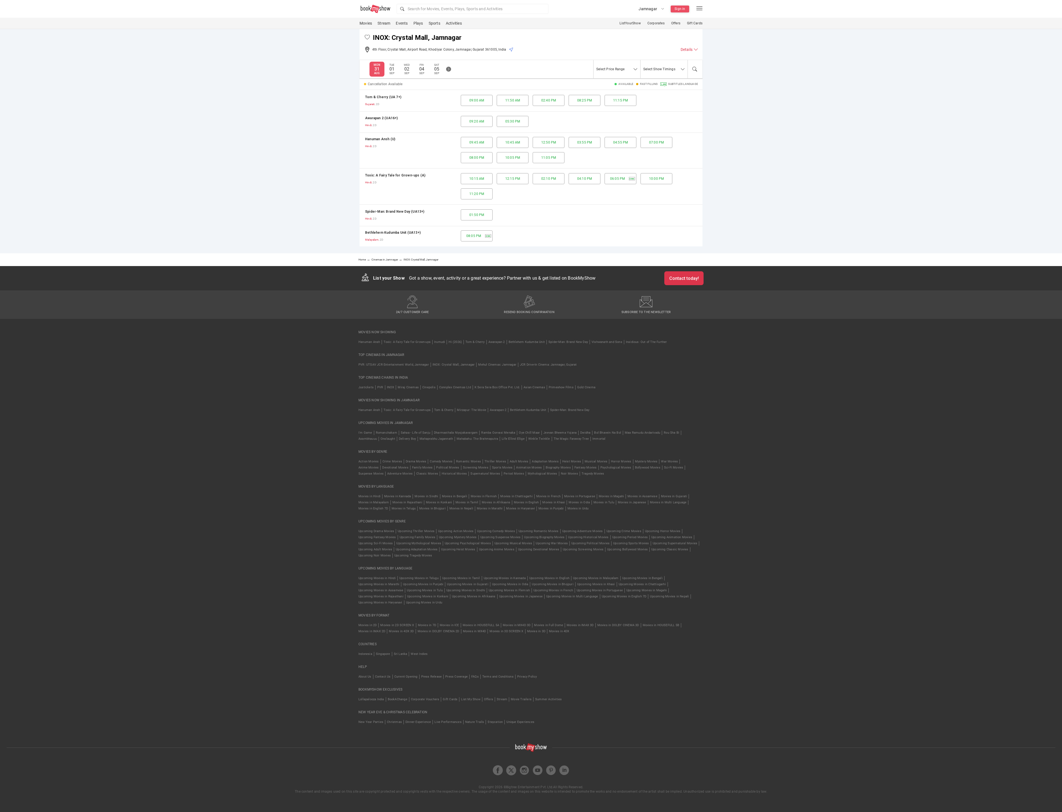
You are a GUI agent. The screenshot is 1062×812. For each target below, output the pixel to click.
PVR (380, 387)
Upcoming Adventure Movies (582, 531)
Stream (384, 23)
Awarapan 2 (496, 342)
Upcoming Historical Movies (588, 537)
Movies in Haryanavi (520, 508)
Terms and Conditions (498, 676)
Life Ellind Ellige (513, 439)
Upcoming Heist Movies (458, 549)
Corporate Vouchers (425, 699)
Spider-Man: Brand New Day (568, 342)
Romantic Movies (468, 461)
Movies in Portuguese (579, 496)
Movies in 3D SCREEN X (506, 631)
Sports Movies (502, 467)
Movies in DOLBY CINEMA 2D (438, 631)
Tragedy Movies (593, 473)
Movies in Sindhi (426, 496)
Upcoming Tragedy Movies (413, 555)
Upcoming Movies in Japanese (521, 596)
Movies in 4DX (559, 631)
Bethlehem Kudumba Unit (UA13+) (393, 233)
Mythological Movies (542, 473)
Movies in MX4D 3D (516, 625)
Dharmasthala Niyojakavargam (456, 432)
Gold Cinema (586, 387)
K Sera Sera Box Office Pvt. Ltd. (497, 387)
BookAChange (397, 699)
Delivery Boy (407, 439)
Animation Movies (529, 467)
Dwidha (585, 432)
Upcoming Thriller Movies (416, 531)
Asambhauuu (367, 439)
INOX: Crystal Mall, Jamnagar (454, 364)
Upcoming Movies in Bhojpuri (552, 584)
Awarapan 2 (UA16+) (381, 118)
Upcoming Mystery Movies (458, 537)
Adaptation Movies (545, 461)
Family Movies (422, 467)
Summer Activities (548, 699)
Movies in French (548, 496)
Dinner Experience (418, 722)
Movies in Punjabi (551, 508)
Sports (434, 23)
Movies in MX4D (474, 631)
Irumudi (439, 342)
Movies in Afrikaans (496, 502)
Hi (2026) (455, 342)
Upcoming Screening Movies (583, 549)
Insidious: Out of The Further (646, 342)
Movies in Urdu (578, 508)
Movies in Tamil (466, 502)
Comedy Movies (441, 461)
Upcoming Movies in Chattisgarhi (642, 584)
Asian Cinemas (534, 387)
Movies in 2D (367, 625)
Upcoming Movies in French (553, 590)
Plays (418, 23)
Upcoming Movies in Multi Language (572, 596)
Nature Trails (474, 722)
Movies (366, 23)
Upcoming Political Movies (590, 543)
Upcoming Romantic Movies (539, 531)
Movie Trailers (521, 699)
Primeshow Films (561, 387)
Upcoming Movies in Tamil (461, 578)
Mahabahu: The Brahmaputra (477, 439)
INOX (390, 387)
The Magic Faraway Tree (571, 439)
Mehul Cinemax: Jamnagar (497, 364)
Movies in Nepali (461, 508)
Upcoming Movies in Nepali (669, 596)
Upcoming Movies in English (549, 578)
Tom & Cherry (475, 342)
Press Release (431, 676)
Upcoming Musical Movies (513, 543)
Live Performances (447, 722)
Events (402, 23)
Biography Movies (558, 467)
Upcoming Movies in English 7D (624, 596)
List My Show (470, 699)
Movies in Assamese (642, 496)
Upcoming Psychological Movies (468, 543)
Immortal (599, 439)
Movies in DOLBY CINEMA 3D (618, 625)
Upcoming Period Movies (630, 537)
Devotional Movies (395, 467)
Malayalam (372, 239)
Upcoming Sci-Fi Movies (375, 543)
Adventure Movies (400, 473)
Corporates (656, 23)
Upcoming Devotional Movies (538, 549)
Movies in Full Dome (548, 625)
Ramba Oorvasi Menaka (498, 432)
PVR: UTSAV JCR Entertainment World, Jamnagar (393, 364)
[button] (472, 9)
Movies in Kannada (397, 496)
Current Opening (406, 676)
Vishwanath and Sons (607, 342)
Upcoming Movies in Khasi (596, 584)
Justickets (366, 387)
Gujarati (370, 104)
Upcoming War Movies (552, 543)
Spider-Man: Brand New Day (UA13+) (395, 212)
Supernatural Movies (485, 473)
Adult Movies (519, 461)
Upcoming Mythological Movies (418, 543)
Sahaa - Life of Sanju (415, 432)
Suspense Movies (371, 473)
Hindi (368, 125)
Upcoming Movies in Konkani (427, 596)
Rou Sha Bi (671, 432)
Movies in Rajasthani (407, 502)
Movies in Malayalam (373, 502)
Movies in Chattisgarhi (516, 496)
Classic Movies (427, 473)
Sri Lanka (400, 654)
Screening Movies (475, 467)
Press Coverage (456, 676)
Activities (454, 23)
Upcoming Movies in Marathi (378, 584)
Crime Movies (392, 461)
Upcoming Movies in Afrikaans (474, 596)
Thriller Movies (495, 461)
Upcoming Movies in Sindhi (465, 590)
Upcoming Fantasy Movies (377, 537)
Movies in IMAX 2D (371, 631)
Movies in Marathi (490, 508)
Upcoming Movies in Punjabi (423, 584)
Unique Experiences (520, 722)
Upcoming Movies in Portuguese (600, 590)
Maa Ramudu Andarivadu (642, 432)
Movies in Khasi (553, 502)
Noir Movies (569, 473)
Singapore (383, 654)
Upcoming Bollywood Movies (627, 549)
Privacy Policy (527, 676)
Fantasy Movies (585, 467)
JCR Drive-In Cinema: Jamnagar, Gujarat (548, 364)
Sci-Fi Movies (673, 467)
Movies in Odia (579, 502)
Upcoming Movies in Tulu (425, 590)
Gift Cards (694, 23)
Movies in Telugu (404, 508)
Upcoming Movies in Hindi (377, 578)
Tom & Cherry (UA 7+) (383, 97)
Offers (675, 23)
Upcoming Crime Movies (624, 531)
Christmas (394, 722)
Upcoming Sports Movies (631, 543)
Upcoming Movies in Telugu (419, 578)
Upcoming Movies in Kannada (505, 578)
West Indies (419, 654)
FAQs (475, 676)
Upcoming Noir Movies (374, 555)
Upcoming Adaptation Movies (417, 549)
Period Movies (514, 473)
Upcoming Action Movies (455, 531)
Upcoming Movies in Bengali (642, 578)
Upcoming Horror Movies (662, 531)
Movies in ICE (449, 625)
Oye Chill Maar (529, 432)
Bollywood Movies (647, 467)
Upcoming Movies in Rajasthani (381, 596)
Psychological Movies (615, 467)
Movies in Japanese (632, 502)
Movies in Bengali (454, 496)
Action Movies (368, 461)
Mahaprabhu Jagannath (436, 439)
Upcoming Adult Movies (375, 549)
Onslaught (388, 439)
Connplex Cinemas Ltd (455, 387)
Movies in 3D (536, 631)
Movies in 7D (427, 625)
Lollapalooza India (371, 699)
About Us (364, 676)
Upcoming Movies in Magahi (646, 590)
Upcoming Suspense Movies (500, 537)
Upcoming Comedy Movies (496, 531)
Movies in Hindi (369, 496)
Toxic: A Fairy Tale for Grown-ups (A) (395, 175)
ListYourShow (630, 23)
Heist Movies (571, 461)
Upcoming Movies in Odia (510, 584)
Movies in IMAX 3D (580, 625)
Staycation (495, 722)
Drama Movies (416, 461)
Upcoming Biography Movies (544, 537)
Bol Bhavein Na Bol (607, 432)
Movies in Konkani (439, 502)
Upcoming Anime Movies (496, 549)
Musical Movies (596, 461)
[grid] (531, 168)
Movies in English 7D (373, 508)
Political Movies (447, 467)
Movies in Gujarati (674, 496)
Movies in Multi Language (668, 502)
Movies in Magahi (611, 496)
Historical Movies (454, 473)
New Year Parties (370, 722)
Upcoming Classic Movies (669, 549)
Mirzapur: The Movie (471, 410)
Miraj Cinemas (408, 387)
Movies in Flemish (484, 496)
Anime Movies (368, 467)
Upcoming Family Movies (417, 537)
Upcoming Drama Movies (376, 531)
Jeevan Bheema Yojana (560, 432)
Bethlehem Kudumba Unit (527, 342)
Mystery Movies (646, 461)
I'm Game (365, 432)
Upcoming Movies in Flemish (509, 590)
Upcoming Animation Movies (671, 537)
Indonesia (365, 654)
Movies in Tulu (604, 502)
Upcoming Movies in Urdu (424, 602)
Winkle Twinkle (539, 439)
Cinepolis (429, 387)
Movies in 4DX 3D (401, 631)
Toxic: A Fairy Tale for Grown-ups (407, 342)
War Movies (669, 461)
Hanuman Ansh (369, 342)
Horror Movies (621, 461)
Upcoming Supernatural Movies (675, 543)
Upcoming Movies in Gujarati (467, 584)
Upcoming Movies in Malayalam (596, 578)
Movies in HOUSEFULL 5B (661, 625)
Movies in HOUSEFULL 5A (481, 625)
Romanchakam (386, 432)
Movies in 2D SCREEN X (397, 625)
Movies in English (526, 502)
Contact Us (383, 676)
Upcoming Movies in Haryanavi (380, 602)
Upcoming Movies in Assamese (380, 590)
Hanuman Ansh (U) (380, 139)
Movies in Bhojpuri (432, 508)
